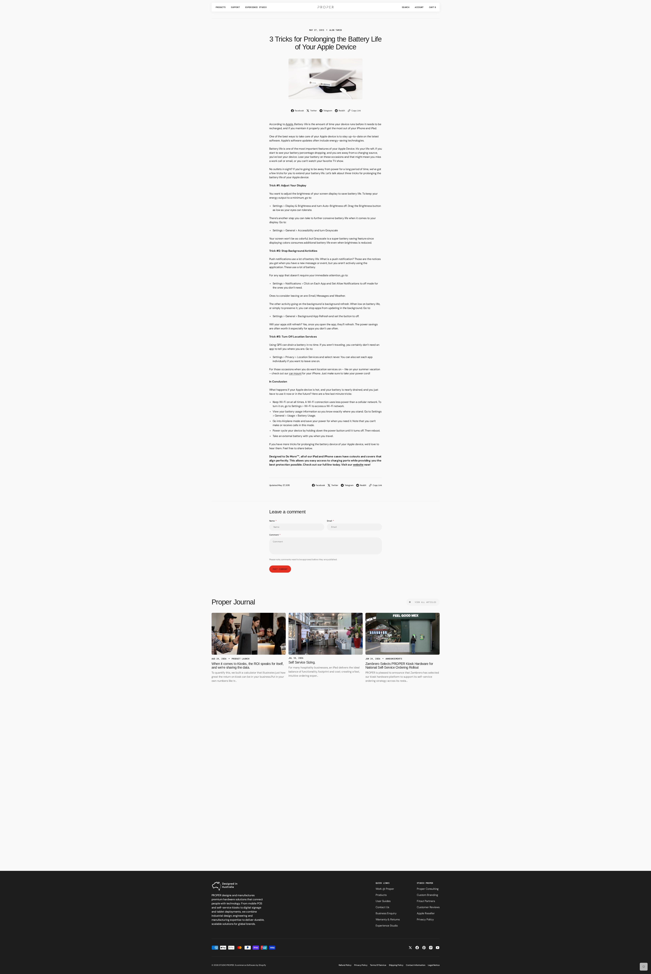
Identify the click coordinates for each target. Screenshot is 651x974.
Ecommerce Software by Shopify (250, 965)
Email (329, 521)
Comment (274, 534)
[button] (405, 7)
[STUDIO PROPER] (325, 7)
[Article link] (249, 633)
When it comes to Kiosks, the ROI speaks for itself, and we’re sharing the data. (248, 665)
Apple (289, 124)
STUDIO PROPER (226, 965)
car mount (295, 373)
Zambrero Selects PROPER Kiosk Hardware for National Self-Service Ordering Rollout (399, 665)
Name (272, 521)
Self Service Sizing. (302, 662)
